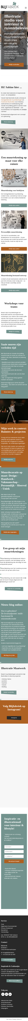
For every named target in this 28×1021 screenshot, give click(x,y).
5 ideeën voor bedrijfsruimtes (11, 650)
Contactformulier (8, 959)
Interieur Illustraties (7, 1006)
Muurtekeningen (6, 501)
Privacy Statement (7, 928)
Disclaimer (4, 930)
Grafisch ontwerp (6, 1004)
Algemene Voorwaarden (9, 926)
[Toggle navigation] (26, 7)
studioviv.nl (19, 1019)
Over (2, 924)
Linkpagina (4, 1008)
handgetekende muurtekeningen (11, 100)
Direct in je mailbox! (14, 980)
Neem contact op (8, 122)
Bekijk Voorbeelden (9, 692)
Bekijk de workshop (14, 331)
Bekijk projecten (8, 459)
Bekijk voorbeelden (14, 64)
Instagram (14, 717)
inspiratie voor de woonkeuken (12, 648)
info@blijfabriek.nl (8, 952)
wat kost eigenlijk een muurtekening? (13, 646)
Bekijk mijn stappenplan (10, 532)
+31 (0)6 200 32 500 (9, 954)
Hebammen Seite (6, 1000)
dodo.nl (10, 1019)
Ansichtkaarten (6, 1002)
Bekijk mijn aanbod (14, 205)
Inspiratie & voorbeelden (14, 588)
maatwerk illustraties (8, 102)
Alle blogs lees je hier (9, 655)
